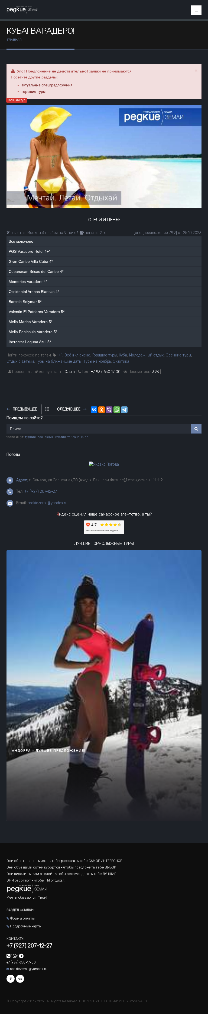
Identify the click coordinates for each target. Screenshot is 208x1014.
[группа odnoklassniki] (10, 979)
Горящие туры (104, 355)
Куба (123, 355)
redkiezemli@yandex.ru (47, 503)
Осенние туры (178, 355)
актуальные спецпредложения (47, 85)
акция (49, 437)
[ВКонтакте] (94, 409)
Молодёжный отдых (146, 355)
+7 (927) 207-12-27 (40, 491)
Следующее (69, 409)
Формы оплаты (22, 918)
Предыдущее (24, 409)
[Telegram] (124, 409)
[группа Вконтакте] (20, 979)
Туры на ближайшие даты (59, 361)
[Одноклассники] (101, 409)
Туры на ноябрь (97, 361)
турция (30, 437)
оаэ (40, 437)
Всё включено (77, 355)
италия (60, 437)
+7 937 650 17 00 (106, 371)
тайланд (73, 437)
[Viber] (109, 409)
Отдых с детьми (20, 361)
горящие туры (34, 92)
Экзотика (121, 361)
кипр (85, 437)
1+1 (59, 355)
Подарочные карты (25, 926)
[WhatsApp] (116, 409)
